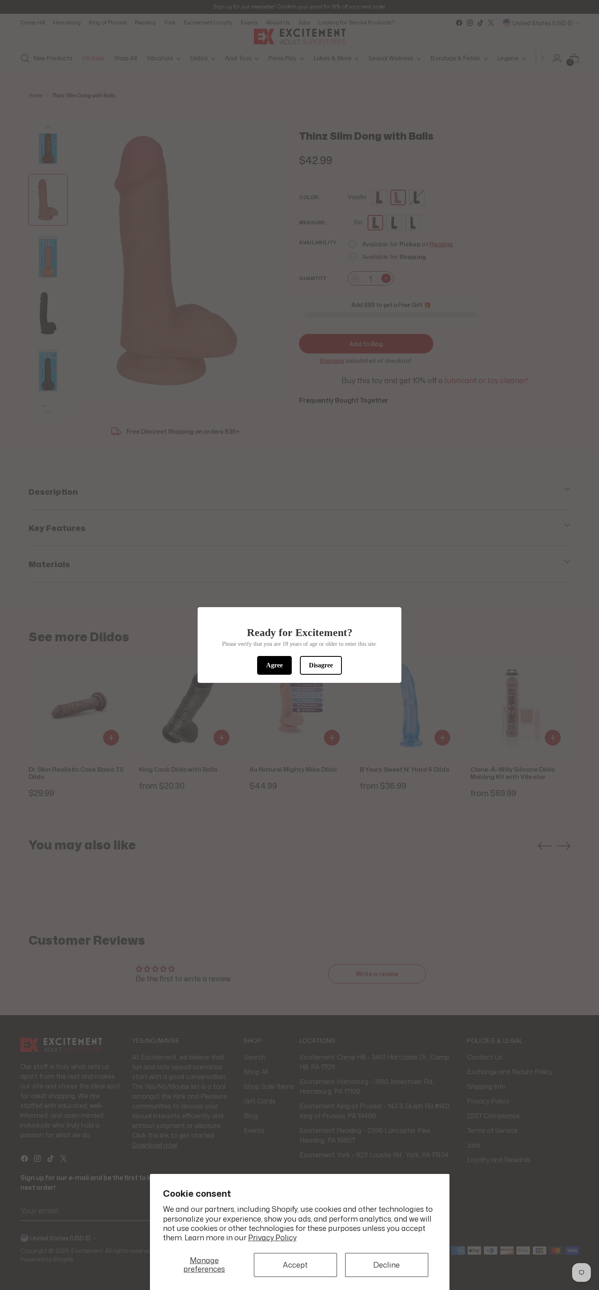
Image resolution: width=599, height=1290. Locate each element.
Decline (386, 1264)
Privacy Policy (272, 1237)
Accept (295, 1264)
